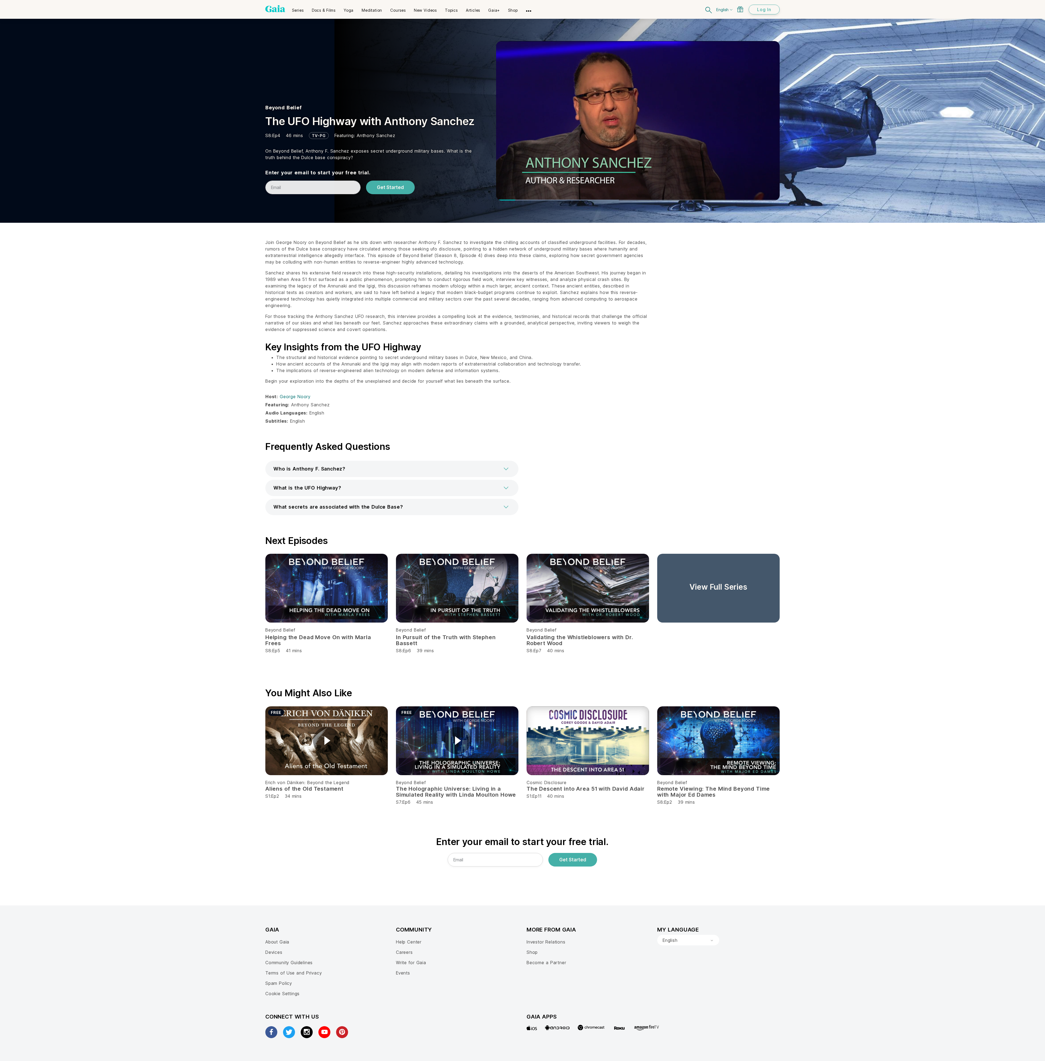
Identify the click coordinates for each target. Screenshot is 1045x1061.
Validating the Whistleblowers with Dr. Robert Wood (580, 640)
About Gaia (277, 942)
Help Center (409, 942)
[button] (391, 469)
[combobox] (688, 940)
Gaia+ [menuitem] (494, 10)
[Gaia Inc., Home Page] (275, 8)
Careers (404, 952)
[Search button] (709, 9)
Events (403, 973)
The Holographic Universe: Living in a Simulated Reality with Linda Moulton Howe (456, 791)
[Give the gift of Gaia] (740, 9)
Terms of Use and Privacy (293, 973)
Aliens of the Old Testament (304, 788)
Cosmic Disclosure (547, 782)
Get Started (390, 187)
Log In (764, 9)
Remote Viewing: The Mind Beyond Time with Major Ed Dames (713, 791)
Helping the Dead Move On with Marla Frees (318, 640)
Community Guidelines (289, 962)
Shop (532, 952)
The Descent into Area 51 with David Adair (586, 788)
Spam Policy (278, 983)
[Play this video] (326, 740)
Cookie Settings (282, 993)
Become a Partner (546, 962)
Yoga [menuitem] (349, 10)
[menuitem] (298, 8)
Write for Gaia (411, 962)
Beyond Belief (283, 107)
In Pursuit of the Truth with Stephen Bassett (446, 640)
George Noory (295, 396)
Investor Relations (546, 942)
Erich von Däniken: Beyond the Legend (307, 782)
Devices (273, 952)
